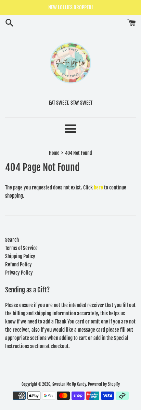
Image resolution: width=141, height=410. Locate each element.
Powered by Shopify (104, 384)
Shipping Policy (20, 256)
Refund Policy (18, 264)
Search (12, 240)
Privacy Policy (19, 272)
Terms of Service (21, 248)
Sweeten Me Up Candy (69, 384)
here (98, 187)
